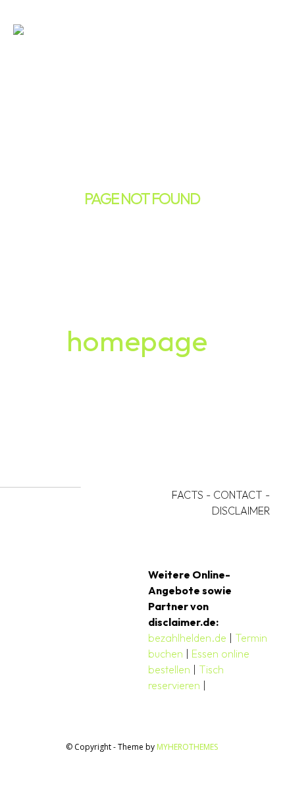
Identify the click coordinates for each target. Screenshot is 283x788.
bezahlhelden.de (187, 637)
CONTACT (238, 494)
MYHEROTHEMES (187, 746)
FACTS (187, 494)
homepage (136, 340)
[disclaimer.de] (123, 31)
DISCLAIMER (241, 510)
